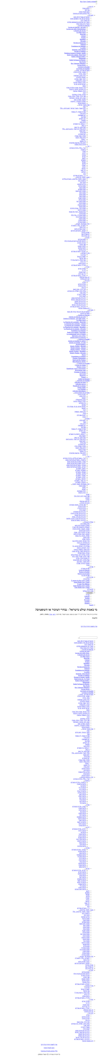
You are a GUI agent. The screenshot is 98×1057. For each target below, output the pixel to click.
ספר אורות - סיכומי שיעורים (77, 505)
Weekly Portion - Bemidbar (77, 351)
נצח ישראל (82, 258)
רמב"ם (88, 237)
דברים (84, 156)
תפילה (88, 494)
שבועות (83, 120)
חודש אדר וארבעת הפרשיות (77, 143)
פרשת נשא (82, 853)
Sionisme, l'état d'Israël (79, 49)
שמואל (84, 162)
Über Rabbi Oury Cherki (82, 587)
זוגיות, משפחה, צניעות (79, 91)
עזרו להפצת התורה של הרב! (49, 1044)
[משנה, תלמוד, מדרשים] (75, 177)
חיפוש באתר (86, 8)
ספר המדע (83, 244)
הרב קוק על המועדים (80, 511)
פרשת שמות (82, 808)
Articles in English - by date (77, 342)
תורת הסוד (82, 227)
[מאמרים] (88, 310)
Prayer (84, 355)
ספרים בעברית (85, 568)
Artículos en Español (83, 380)
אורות (84, 282)
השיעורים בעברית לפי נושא (82, 17)
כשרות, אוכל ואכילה (84, 553)
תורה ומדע (83, 396)
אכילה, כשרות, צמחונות (79, 94)
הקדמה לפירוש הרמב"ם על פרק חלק (75, 241)
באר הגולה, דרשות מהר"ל (78, 260)
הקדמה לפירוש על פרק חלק (82, 973)
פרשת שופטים (81, 879)
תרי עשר (83, 170)
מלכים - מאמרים (81, 473)
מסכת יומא (82, 193)
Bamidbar (83, 39)
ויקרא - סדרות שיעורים (79, 829)
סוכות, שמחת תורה (80, 446)
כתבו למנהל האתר (49, 1048)
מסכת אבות (82, 218)
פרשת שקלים (86, 768)
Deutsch (87, 603)
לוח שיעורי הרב (85, 20)
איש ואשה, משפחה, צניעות (82, 549)
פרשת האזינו (82, 887)
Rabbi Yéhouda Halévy (78, 56)
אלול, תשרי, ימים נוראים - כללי (81, 753)
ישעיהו (84, 165)
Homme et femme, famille (82, 677)
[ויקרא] (85, 827)
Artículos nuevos (81, 384)
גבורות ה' (83, 255)
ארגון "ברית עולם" (88, 591)
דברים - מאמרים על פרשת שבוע (76, 467)
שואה (84, 86)
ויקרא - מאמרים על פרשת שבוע (76, 463)
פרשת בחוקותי (81, 846)
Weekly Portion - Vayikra (78, 349)
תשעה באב (82, 436)
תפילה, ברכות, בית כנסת (82, 536)
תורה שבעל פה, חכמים (83, 224)
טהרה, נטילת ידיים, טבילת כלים (80, 555)
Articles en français (84, 315)
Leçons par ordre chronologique (76, 29)
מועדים (87, 418)
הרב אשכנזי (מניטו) (84, 308)
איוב (84, 174)
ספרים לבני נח (85, 575)
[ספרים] (89, 567)
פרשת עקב (82, 875)
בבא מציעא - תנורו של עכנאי (77, 211)
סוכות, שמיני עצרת (80, 136)
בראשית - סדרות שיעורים (78, 782)
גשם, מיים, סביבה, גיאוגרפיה (77, 98)
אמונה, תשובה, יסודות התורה (81, 529)
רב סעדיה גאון (85, 234)
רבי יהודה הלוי (85, 236)
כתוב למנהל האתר (84, 12)
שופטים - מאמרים (80, 470)
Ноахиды (83, 375)
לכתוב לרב (90, 589)
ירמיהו (84, 167)
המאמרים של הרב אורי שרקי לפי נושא (78, 311)
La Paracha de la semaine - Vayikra (75, 325)
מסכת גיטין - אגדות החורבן (78, 208)
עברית (88, 594)
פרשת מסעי (82, 867)
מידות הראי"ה (82, 508)
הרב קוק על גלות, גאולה (79, 517)
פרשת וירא (82, 789)
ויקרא (84, 153)
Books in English (84, 572)
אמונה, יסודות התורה (80, 72)
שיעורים (91, 15)
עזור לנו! (87, 10)
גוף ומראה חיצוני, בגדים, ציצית (81, 551)
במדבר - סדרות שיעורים (79, 849)
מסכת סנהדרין (85, 948)
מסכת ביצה (82, 196)
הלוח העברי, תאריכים (83, 561)
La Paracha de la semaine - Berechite (74, 322)
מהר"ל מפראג (86, 253)
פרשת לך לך (82, 787)
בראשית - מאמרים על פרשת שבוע (76, 460)
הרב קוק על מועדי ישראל (78, 299)
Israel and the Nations (79, 360)
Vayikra (83, 37)
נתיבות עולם (82, 263)
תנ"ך (88, 146)
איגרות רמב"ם (81, 243)
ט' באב (84, 125)
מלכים (84, 163)
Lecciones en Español (83, 68)
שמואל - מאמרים (81, 472)
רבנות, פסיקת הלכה (80, 229)
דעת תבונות (82, 272)
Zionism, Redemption (79, 358)
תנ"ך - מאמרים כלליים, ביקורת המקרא (74, 458)
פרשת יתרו (82, 815)
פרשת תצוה (82, 820)
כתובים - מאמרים (81, 482)
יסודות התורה (82, 394)
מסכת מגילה (82, 199)
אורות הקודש (82, 284)
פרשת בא (83, 811)
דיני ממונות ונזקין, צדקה (83, 558)
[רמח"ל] (85, 267)
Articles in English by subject (77, 341)
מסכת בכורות (82, 222)
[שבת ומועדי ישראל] (78, 105)
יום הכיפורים (82, 134)
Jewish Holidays (81, 344)
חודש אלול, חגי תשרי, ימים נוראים (76, 439)
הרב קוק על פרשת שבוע (79, 298)
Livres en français (84, 570)
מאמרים (91, 310)
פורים (84, 455)
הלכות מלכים (82, 248)
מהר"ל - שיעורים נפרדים (78, 265)
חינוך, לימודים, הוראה (83, 548)
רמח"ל (88, 267)
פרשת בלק (83, 861)
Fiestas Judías (82, 387)
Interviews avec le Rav (79, 336)
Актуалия (82, 374)
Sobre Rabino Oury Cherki (81, 586)
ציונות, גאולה (86, 539)
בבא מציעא (86, 944)
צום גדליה (83, 132)
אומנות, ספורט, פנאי (80, 99)
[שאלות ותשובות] (83, 522)
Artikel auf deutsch (84, 379)
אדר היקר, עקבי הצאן (79, 289)
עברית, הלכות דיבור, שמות (82, 532)
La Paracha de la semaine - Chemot (75, 324)
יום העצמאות (82, 115)
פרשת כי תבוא (81, 882)
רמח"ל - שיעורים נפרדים (78, 275)
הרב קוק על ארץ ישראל (79, 305)
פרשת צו (83, 832)
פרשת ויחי (83, 803)
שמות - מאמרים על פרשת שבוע (76, 461)
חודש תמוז (83, 122)
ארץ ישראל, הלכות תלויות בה (81, 541)
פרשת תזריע (82, 836)
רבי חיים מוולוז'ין (85, 279)
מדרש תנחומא (81, 184)
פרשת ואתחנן (82, 873)
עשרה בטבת (82, 449)
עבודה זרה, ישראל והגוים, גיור (81, 546)
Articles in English (84, 339)
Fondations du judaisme (78, 46)
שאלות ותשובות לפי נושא (82, 525)
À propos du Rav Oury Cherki (80, 580)
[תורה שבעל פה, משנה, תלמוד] (71, 484)
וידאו (54, 614)
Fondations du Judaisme (78, 330)
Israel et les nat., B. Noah (82, 679)
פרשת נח (83, 786)
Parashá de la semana (79, 386)
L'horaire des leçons (80, 31)
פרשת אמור (82, 842)
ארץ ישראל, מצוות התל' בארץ (81, 711)
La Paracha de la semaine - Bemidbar (74, 327)
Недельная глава (80, 370)
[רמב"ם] (88, 970)
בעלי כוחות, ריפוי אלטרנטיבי (81, 560)
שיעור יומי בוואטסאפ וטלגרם (85, 646)
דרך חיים (83, 261)
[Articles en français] (77, 315)
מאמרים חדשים (85, 313)
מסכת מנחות (82, 220)
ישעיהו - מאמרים (81, 475)
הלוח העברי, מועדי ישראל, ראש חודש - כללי (73, 108)
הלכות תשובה (82, 246)
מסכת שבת (82, 187)
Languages (90, 593)
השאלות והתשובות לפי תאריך (81, 527)
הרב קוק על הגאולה (80, 303)
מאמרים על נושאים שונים (82, 392)
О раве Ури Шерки (83, 584)
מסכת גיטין (86, 941)
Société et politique (80, 51)
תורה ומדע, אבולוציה (80, 75)
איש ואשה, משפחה (80, 411)
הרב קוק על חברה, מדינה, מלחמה (76, 518)
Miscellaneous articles (79, 361)
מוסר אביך (83, 293)
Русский (87, 600)
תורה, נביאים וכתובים (87, 777)
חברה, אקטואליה (81, 80)
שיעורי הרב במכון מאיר (83, 24)
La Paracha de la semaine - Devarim (75, 329)
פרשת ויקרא (82, 830)
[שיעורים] (88, 15)
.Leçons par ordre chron (82, 653)
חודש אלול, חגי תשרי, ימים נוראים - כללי (74, 129)
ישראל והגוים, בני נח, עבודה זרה (76, 406)
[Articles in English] (77, 339)
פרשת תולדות (82, 792)
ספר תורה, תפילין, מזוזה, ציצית (77, 96)
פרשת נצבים (82, 884)
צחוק (84, 413)
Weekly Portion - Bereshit (78, 346)
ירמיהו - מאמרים (81, 477)
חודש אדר (87, 767)
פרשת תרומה (82, 818)
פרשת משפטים (81, 817)
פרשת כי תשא (81, 822)
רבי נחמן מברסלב (85, 277)
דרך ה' (84, 270)
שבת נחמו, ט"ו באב (80, 127)
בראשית (83, 149)
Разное (83, 377)
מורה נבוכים (82, 249)
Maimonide (82, 58)
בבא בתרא (82, 213)
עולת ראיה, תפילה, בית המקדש (76, 291)
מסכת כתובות (82, 205)
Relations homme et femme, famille (75, 53)
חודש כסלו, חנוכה (81, 137)
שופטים (83, 160)
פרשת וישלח (82, 796)
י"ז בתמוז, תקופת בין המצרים (77, 434)
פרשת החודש (86, 775)
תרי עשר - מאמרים (80, 480)
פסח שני (83, 117)
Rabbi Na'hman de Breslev (77, 60)
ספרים (91, 567)
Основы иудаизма (80, 372)
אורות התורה (82, 286)
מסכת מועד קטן (81, 201)
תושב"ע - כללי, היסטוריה (78, 225)
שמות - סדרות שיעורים (79, 806)
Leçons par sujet (85, 651)
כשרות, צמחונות (85, 718)
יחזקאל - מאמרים (81, 479)
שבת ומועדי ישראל (84, 105)
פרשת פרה (86, 774)
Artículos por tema (80, 382)
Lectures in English (84, 67)
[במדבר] (85, 848)
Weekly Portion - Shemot (78, 348)
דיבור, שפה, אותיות (80, 79)
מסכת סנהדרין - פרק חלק (78, 215)
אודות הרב (90, 577)
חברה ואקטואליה (81, 399)
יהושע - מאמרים (81, 468)
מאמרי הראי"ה (81, 294)
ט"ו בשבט (83, 141)
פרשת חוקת (82, 860)
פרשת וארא (82, 810)
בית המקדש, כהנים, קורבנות (77, 89)
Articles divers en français (78, 337)
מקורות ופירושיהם (84, 530)
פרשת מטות (82, 865)
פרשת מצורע (82, 837)
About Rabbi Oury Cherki (82, 582)
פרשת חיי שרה (81, 791)
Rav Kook (82, 62)
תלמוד (84, 487)
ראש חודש (83, 420)
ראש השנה (82, 130)
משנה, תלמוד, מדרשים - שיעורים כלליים (74, 179)
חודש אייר (83, 113)
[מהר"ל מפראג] (81, 253)
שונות (84, 417)
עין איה (84, 287)
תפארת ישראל (81, 256)
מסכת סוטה (82, 206)
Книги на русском (84, 573)
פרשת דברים (82, 872)
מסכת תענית (82, 198)
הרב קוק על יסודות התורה (78, 513)
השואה (84, 408)
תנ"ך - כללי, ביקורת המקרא (78, 148)
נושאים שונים (82, 103)
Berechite (83, 34)
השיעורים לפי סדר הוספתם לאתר (80, 18)
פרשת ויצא (82, 794)
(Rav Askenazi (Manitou (78, 63)
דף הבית (91, 6)
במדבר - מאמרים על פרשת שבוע (76, 465)
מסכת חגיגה (82, 203)
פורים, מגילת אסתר (80, 144)
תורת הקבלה (82, 492)
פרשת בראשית (81, 784)
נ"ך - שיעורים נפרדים (79, 175)
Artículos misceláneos (79, 391)
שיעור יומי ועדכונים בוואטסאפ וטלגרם (78, 22)
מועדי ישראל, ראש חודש (82, 732)
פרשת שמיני (82, 834)
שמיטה (84, 405)
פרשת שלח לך (81, 856)
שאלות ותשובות (88, 522)
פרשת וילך (83, 886)
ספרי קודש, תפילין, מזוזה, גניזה (81, 556)
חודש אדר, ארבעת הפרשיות (77, 453)
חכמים (84, 489)
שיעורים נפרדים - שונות (83, 70)
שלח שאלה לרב (85, 523)
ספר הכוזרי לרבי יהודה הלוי (82, 496)
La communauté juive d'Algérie (76, 334)
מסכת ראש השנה (81, 191)
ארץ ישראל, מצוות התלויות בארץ (76, 87)
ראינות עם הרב (81, 415)
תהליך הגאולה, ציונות (79, 401)
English (87, 598)
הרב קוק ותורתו (85, 503)
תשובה (84, 398)
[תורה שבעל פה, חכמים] (75, 224)
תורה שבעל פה (81, 491)
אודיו (50, 614)
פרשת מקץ (82, 799)
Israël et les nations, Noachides (76, 332)
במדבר (84, 155)
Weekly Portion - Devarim (78, 353)
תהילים (84, 172)
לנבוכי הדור (82, 296)
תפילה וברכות (86, 232)
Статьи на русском (83, 363)
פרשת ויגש (83, 801)
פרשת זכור (86, 770)
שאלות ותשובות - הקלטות (78, 101)
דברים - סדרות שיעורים (79, 870)
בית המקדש (82, 403)
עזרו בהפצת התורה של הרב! (89, 625)
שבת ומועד (86, 537)
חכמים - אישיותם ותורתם (78, 230)
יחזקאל (84, 168)
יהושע (84, 158)
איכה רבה (83, 182)
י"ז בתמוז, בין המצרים (79, 124)
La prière (83, 48)
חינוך (84, 93)
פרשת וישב (82, 798)
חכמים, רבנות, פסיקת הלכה (82, 534)
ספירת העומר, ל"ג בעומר (78, 112)
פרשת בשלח (82, 813)
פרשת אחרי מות (81, 839)
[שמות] (85, 805)
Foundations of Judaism (78, 356)
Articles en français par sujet (77, 317)
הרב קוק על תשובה (80, 301)
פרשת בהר (82, 844)
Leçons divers (81, 65)
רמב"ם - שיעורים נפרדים (78, 251)
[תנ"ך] (86, 146)
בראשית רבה (82, 180)
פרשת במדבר (82, 851)
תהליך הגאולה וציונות (79, 82)
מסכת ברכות (82, 186)
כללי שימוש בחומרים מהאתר (81, 13)
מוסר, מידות (82, 74)
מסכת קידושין (82, 210)
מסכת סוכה (82, 194)
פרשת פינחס (82, 863)
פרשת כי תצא (82, 880)
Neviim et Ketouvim (79, 43)
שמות (84, 151)
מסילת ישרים (82, 268)
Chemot (83, 36)
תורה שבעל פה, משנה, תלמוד (81, 484)
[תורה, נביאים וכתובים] (80, 777)
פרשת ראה (82, 877)
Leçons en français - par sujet (77, 27)
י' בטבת (83, 139)
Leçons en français (84, 25)
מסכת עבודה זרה (81, 217)
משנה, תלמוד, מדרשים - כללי (81, 911)
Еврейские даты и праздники (76, 368)
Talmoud (83, 44)
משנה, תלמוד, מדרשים (83, 177)
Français (87, 596)
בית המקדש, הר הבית (83, 542)
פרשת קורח (82, 858)
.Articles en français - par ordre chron (74, 318)
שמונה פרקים (82, 239)
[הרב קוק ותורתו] (79, 503)
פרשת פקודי (82, 825)
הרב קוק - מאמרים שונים (78, 520)
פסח (84, 110)
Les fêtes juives (81, 32)
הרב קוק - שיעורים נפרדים (78, 306)
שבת (84, 106)
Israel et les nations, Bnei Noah (76, 55)
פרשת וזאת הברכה (80, 889)
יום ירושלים (82, 118)
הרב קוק (87, 280)
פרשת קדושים (81, 841)
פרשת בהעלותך (81, 855)
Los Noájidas (82, 389)
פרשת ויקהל (82, 823)
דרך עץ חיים (82, 274)
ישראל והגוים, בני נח (80, 84)
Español (87, 601)
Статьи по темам (80, 365)
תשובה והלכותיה (81, 77)
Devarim (83, 41)
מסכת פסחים (82, 189)
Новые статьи (81, 367)
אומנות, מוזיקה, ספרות (83, 563)
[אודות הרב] (86, 577)
